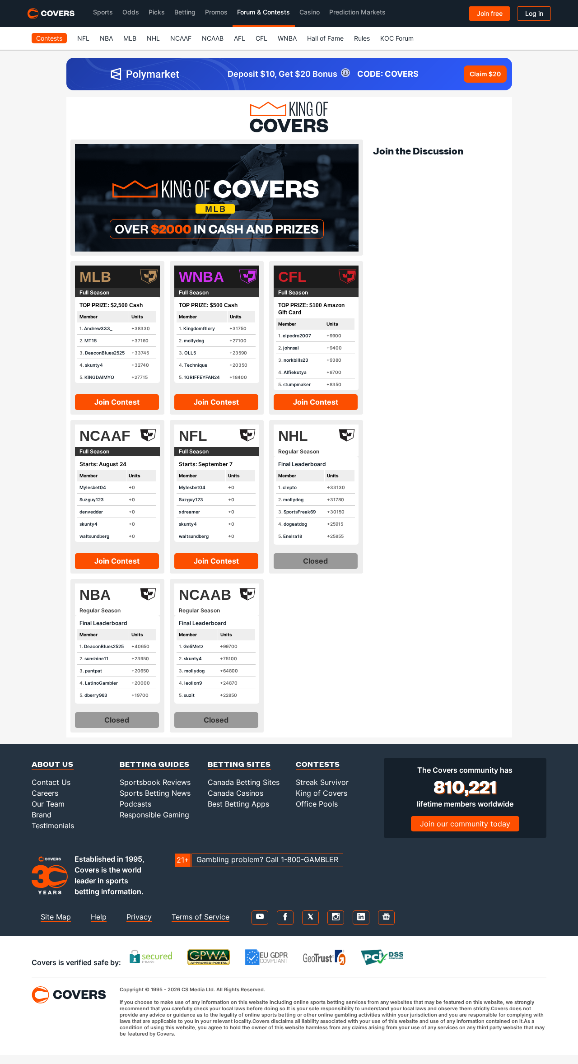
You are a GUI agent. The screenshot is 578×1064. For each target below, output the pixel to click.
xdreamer (189, 511)
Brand (41, 814)
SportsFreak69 (300, 511)
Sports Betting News (155, 793)
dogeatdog (295, 524)
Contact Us (51, 782)
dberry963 (95, 695)
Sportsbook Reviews (155, 782)
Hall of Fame (325, 38)
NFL (83, 38)
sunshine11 (96, 658)
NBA (106, 38)
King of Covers (321, 793)
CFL (261, 38)
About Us (53, 764)
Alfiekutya (295, 372)
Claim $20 (485, 74)
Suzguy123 (91, 499)
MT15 (90, 340)
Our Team (48, 803)
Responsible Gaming (154, 814)
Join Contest (117, 401)
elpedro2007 (297, 335)
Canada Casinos (235, 793)
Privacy (139, 916)
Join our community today (465, 823)
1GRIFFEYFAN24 (202, 377)
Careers (45, 793)
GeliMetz (193, 646)
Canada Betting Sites (244, 782)
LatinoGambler (101, 683)
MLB (129, 38)
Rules (362, 38)
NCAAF (180, 38)
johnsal (291, 347)
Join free (490, 13)
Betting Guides (155, 764)
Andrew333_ (98, 328)
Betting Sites (239, 764)
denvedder (91, 511)
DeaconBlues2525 (105, 352)
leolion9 (193, 683)
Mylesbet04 (92, 487)
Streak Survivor (322, 782)
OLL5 (190, 352)
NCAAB (213, 38)
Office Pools (317, 803)
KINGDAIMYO (99, 377)
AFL (239, 38)
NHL (153, 38)
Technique (195, 365)
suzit (189, 695)
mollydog (194, 340)
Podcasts (135, 803)
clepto (290, 487)
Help (99, 916)
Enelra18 (292, 536)
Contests (49, 38)
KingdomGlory (199, 328)
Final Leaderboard (302, 464)
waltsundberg (94, 536)
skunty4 (94, 365)
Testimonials (53, 825)
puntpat (93, 670)
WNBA (287, 38)
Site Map (56, 916)
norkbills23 (296, 360)
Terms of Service (200, 916)
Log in (534, 13)
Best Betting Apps (238, 803)
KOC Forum (397, 38)
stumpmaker (297, 384)
